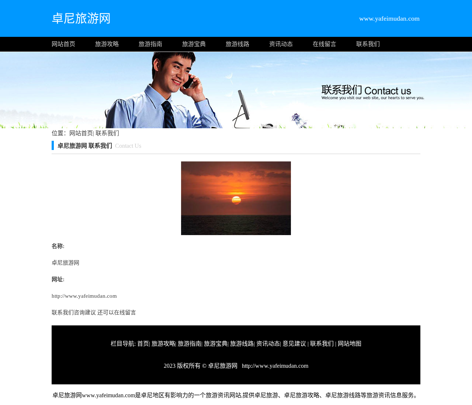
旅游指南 (150, 44)
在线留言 (324, 44)
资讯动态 (281, 44)
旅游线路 (237, 44)
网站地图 (349, 344)
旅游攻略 (107, 44)
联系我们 (368, 44)
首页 (143, 344)
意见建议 (294, 344)
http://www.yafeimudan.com (84, 296)
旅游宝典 (194, 44)
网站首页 (63, 44)
